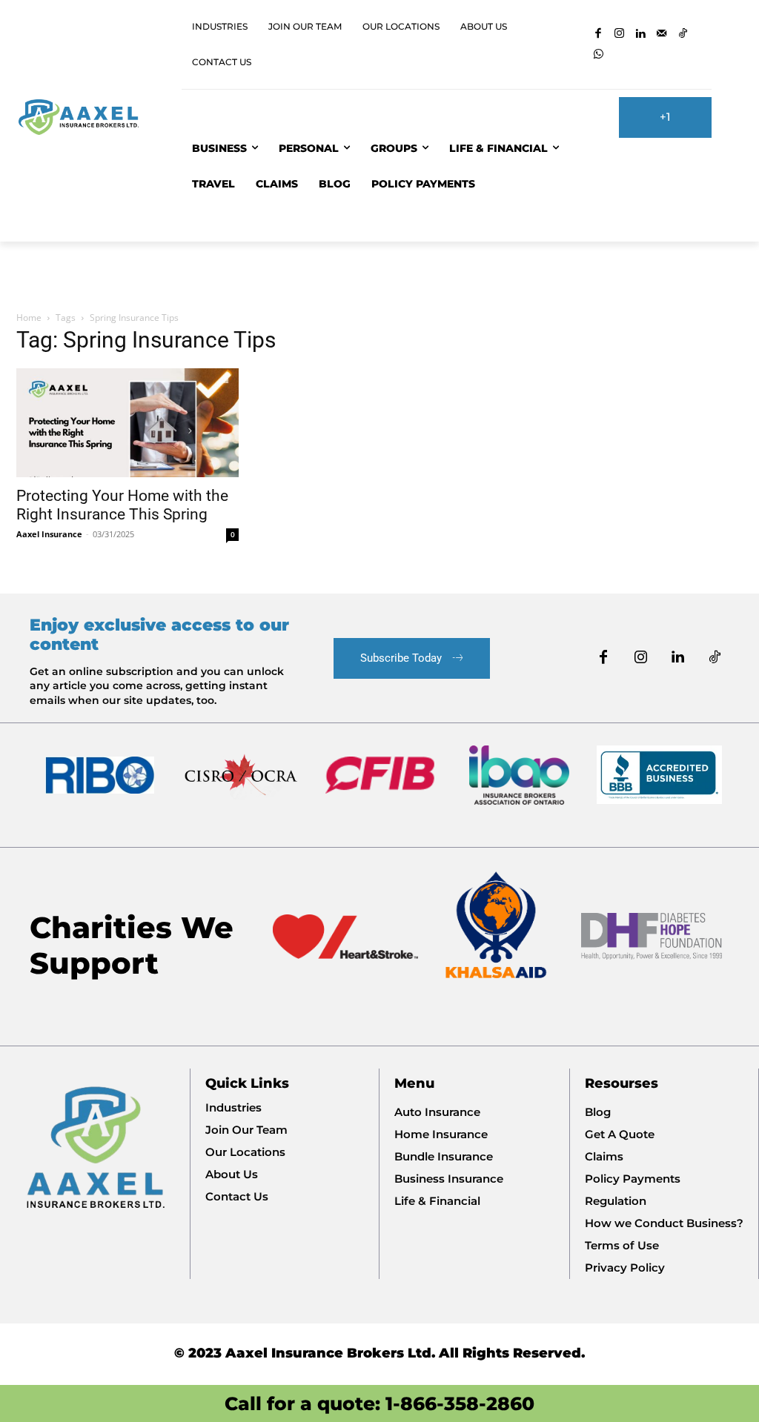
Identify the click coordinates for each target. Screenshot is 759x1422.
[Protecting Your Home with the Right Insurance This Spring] (127, 422)
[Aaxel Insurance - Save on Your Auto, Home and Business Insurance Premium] (85, 117)
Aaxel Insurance (49, 533)
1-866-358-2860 (459, 1403)
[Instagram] (620, 34)
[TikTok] (683, 34)
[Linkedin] (641, 34)
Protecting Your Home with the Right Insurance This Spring (122, 505)
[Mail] (662, 34)
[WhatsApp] (598, 55)
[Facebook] (598, 34)
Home (29, 317)
